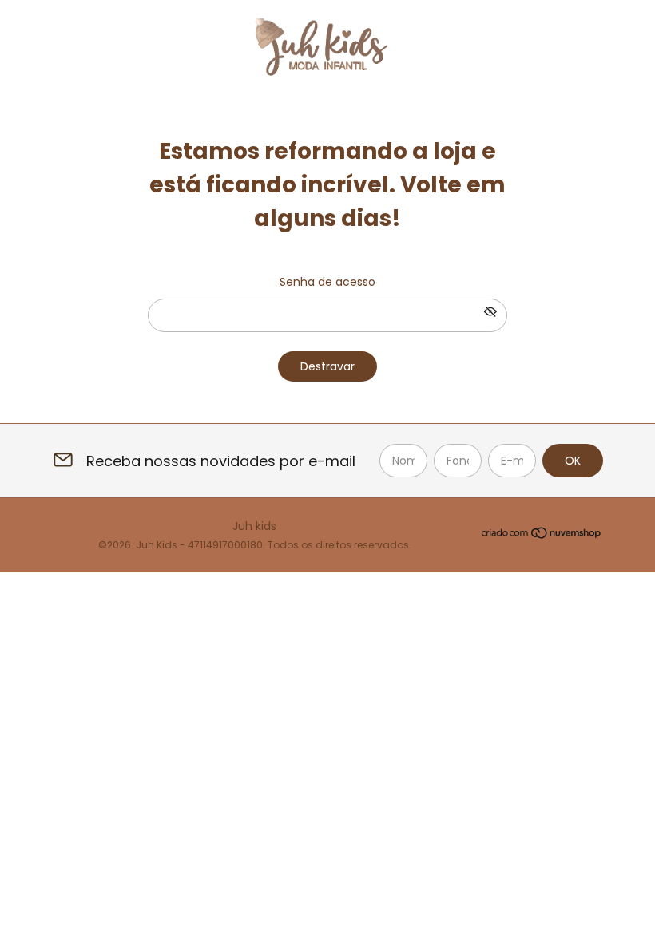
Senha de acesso (327, 282)
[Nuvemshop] (542, 536)
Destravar (327, 366)
